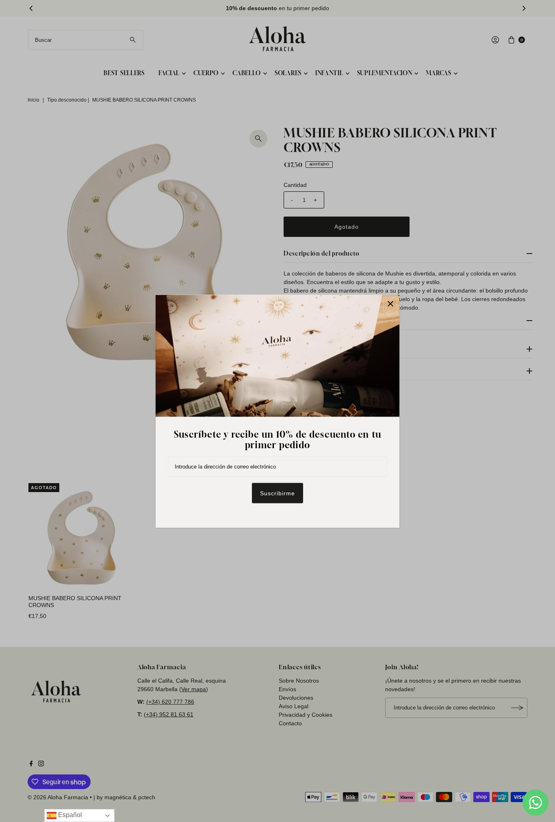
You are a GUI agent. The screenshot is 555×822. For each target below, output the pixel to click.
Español (69, 814)
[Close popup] (390, 304)
